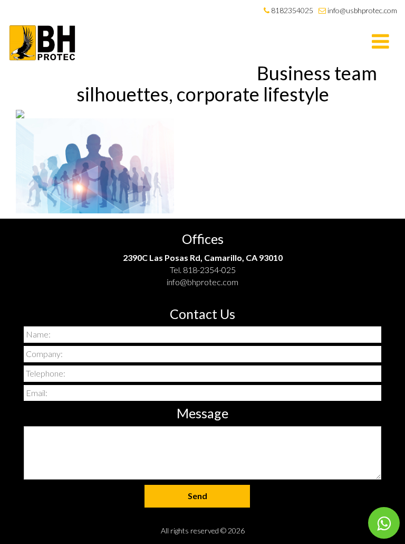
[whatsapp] (384, 522)
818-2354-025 (209, 270)
